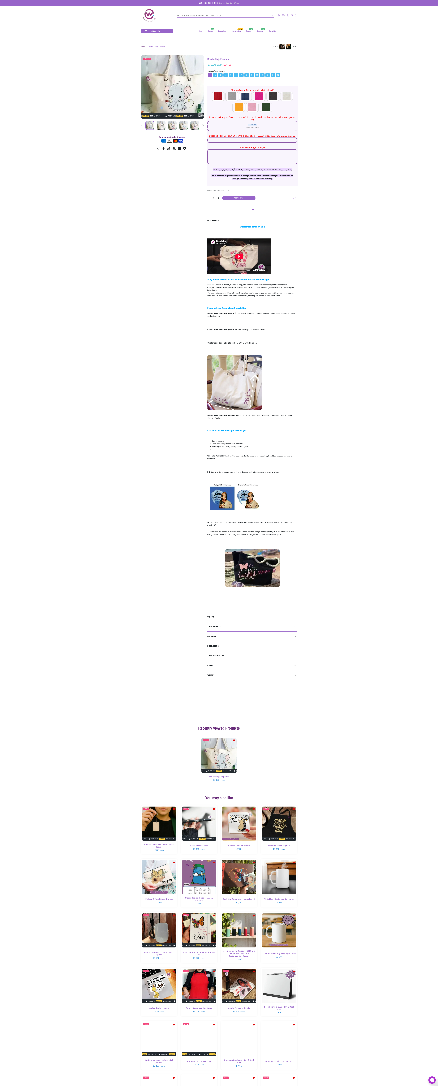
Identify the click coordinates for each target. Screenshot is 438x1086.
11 (262, 75)
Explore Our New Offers (229, 3)
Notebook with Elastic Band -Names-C (198, 953)
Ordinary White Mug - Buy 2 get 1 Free (278, 953)
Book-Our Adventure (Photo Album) (239, 899)
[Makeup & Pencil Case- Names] (159, 877)
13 (273, 75)
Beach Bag (228, 308)
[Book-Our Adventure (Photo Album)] (239, 877)
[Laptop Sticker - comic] (159, 986)
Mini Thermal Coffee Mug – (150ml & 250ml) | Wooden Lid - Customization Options (239, 953)
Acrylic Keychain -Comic (239, 1008)
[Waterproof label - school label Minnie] (159, 1039)
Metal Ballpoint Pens (199, 846)
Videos (210, 617)
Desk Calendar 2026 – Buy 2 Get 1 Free (279, 1008)
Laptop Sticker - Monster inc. (199, 1061)
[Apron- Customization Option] (199, 986)
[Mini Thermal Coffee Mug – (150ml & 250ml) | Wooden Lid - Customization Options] (239, 930)
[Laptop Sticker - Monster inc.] (199, 1039)
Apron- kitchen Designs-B (279, 846)
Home (143, 47)
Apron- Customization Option (199, 1008)
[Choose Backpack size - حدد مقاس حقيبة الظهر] (199, 877)
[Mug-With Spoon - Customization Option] (159, 930)
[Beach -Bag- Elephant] (219, 755)
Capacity (212, 665)
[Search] (271, 15)
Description (213, 220)
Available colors (215, 656)
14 (278, 75)
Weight (211, 675)
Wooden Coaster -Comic (239, 846)
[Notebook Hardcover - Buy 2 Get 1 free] (239, 1039)
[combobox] (225, 15)
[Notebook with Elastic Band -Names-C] (199, 930)
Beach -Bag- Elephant (219, 777)
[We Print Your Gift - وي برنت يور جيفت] (149, 15)
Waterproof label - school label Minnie (159, 1061)
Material (211, 636)
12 (267, 75)
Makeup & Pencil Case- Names (159, 899)
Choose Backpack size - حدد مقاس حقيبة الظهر (199, 899)
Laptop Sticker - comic (159, 1008)
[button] (283, 15)
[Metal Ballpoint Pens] (199, 824)
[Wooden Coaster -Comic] (239, 824)
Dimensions (213, 646)
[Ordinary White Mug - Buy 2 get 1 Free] (279, 930)
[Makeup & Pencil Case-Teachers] (279, 1039)
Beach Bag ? (262, 279)
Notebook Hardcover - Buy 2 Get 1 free (239, 1061)
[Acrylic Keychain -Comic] (239, 986)
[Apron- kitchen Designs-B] (279, 824)
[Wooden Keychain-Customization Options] (159, 824)
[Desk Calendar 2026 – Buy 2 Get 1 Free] (279, 986)
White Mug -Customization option (279, 899)
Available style (214, 626)
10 (257, 75)
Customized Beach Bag (252, 226)
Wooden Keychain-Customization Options (159, 845)
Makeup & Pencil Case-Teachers (279, 1061)
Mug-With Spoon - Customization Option (159, 953)
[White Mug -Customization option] (279, 877)
